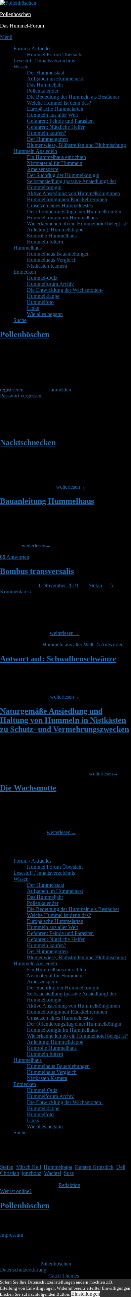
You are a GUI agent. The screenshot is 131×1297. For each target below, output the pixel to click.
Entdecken (24, 272)
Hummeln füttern (45, 242)
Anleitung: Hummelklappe (55, 229)
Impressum (11, 1235)
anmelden (61, 389)
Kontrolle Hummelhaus (52, 235)
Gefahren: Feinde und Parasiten (60, 121)
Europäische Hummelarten (55, 109)
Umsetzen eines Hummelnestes (60, 205)
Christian (9, 1173)
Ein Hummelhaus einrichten (56, 157)
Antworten (14, 557)
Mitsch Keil (28, 1167)
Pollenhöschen (15, 14)
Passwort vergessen (20, 395)
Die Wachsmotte (28, 787)
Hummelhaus (27, 248)
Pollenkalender (42, 91)
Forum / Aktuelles (32, 48)
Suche (20, 320)
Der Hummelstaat (45, 72)
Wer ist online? (16, 1191)
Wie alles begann (45, 314)
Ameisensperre (42, 169)
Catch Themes (63, 1276)
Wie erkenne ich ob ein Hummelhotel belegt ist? (77, 223)
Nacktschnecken (28, 442)
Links (33, 308)
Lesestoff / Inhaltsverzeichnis (44, 60)
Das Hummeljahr (45, 85)
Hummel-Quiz (42, 278)
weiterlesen (70, 487)
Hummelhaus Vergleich (52, 260)
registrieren (12, 389)
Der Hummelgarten (47, 139)
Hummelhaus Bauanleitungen (58, 254)
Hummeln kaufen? (46, 133)
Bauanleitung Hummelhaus (47, 501)
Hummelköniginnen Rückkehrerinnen (67, 199)
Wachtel (52, 1173)
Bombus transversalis (37, 571)
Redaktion (69, 1185)
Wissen (21, 66)
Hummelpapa (58, 1167)
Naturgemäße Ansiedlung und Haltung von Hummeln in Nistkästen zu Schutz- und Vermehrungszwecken (64, 720)
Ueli (120, 1167)
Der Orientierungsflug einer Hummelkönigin (74, 211)
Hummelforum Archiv (50, 284)
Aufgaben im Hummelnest (55, 79)
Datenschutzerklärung (23, 1270)
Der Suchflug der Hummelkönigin (63, 175)
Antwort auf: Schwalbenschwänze (58, 658)
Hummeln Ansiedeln (35, 151)
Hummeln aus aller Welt (52, 115)
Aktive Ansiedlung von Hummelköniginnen (73, 193)
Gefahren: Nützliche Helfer (56, 127)
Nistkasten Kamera (47, 266)
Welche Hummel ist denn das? (59, 103)
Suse (69, 1173)
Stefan (95, 585)
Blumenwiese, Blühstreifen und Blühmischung (76, 145)
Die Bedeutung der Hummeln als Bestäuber (73, 97)
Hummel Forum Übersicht (55, 54)
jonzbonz (31, 1173)
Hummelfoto (40, 302)
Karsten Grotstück (94, 1167)
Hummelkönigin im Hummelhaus (62, 217)
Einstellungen (85, 1294)
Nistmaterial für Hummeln (54, 163)
